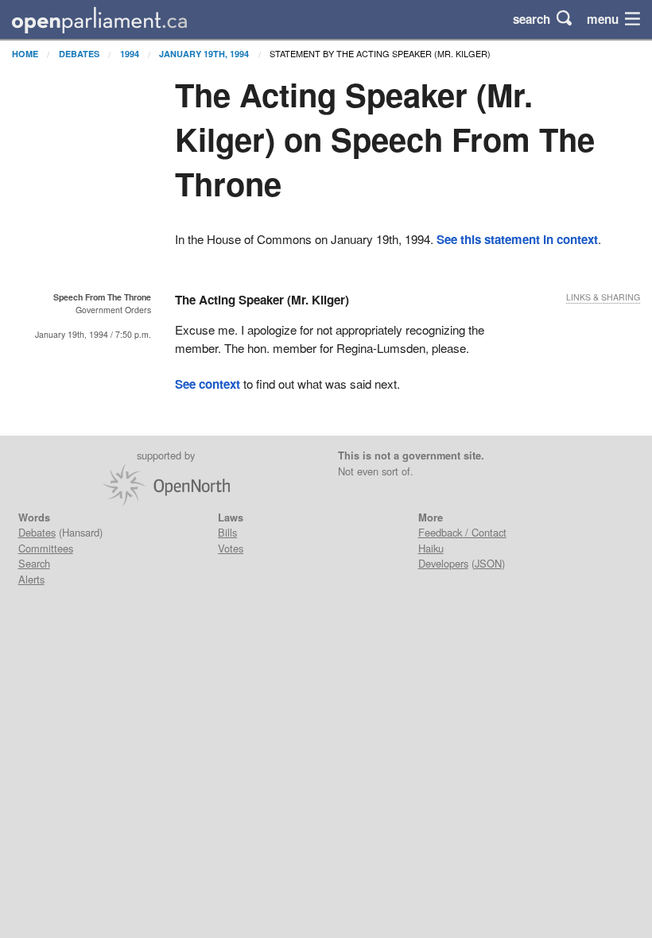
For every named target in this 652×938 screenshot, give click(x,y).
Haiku (431, 548)
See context (207, 384)
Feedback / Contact (462, 532)
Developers (443, 563)
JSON (488, 563)
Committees (45, 548)
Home (25, 54)
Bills (227, 532)
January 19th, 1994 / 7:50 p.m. (93, 334)
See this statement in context (517, 239)
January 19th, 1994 (204, 54)
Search (34, 563)
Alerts (31, 579)
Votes (230, 548)
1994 (129, 54)
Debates (79, 54)
